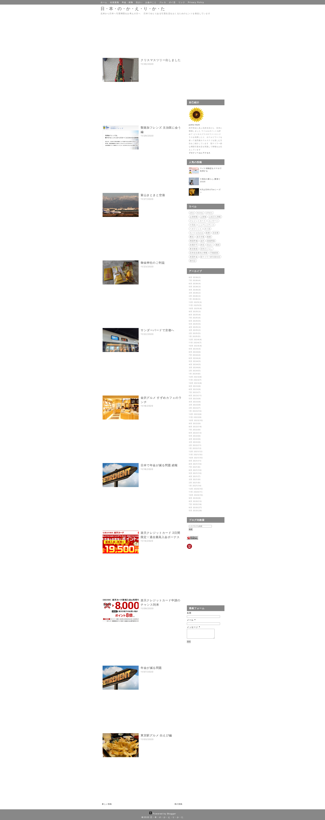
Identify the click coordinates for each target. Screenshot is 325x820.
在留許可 (194, 245)
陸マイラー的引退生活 (210, 257)
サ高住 (193, 225)
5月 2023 (194, 398)
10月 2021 (195, 458)
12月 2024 (195, 339)
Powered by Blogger (164, 813)
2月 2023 (194, 408)
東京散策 (194, 249)
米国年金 (194, 257)
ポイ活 (172, 2)
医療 (208, 233)
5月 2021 (195, 473)
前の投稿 (178, 804)
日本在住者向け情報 (199, 253)
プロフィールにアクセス (199, 153)
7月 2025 (194, 318)
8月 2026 (194, 277)
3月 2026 (194, 293)
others (209, 213)
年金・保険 (128, 2)
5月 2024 (194, 361)
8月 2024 (194, 352)
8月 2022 (195, 426)
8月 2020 (195, 501)
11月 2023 (195, 380)
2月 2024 (194, 371)
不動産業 (214, 253)
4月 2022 (194, 439)
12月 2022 (195, 414)
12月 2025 (195, 302)
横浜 (192, 237)
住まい (139, 2)
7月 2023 (194, 392)
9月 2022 (194, 423)
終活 (202, 245)
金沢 (202, 241)
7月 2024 (194, 355)
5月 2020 (195, 510)
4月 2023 (194, 402)
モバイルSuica (196, 233)
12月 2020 (195, 489)
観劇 (209, 237)
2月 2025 (194, 333)
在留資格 (115, 2)
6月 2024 (194, 358)
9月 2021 (195, 461)
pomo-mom (194, 125)
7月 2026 (194, 280)
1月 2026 (194, 299)
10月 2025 (195, 308)
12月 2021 (195, 451)
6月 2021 (195, 470)
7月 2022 (194, 430)
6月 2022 (195, 433)
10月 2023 (195, 383)
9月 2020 (194, 498)
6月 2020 (195, 507)
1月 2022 (195, 448)
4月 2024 (194, 364)
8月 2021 (195, 464)
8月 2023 (194, 389)
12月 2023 (195, 377)
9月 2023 (194, 386)
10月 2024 (195, 346)
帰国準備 (194, 241)
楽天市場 (200, 237)
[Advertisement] (142, 38)
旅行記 (193, 261)
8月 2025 (194, 315)
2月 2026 (194, 296)
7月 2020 (195, 504)
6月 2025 (194, 321)
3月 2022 (194, 442)
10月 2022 (195, 420)
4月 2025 (194, 327)
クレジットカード (198, 221)
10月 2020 (195, 495)
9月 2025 (194, 311)
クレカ (163, 2)
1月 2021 (195, 486)
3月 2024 (194, 367)
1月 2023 (195, 411)
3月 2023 (194, 405)
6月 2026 (194, 283)
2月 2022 (195, 445)
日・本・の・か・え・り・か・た (133, 8)
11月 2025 (195, 305)
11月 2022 (195, 417)
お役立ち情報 (215, 217)
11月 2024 (195, 342)
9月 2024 (194, 349)
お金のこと (151, 2)
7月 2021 (194, 467)
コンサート (213, 221)
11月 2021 (195, 454)
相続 (218, 245)
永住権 (216, 233)
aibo (192, 213)
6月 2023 (195, 395)
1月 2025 (194, 336)
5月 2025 (194, 324)
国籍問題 (211, 241)
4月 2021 (194, 476)
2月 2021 (194, 482)
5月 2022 (194, 436)
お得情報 (194, 217)
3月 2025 (194, 330)
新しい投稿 (107, 804)
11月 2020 (195, 492)
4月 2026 (194, 290)
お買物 (203, 217)
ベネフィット (196, 229)
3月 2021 (194, 479)
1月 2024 (194, 374)
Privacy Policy (196, 2)
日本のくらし (206, 249)
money (200, 213)
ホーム (104, 2)
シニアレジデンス (206, 225)
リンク (182, 2)
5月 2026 (194, 286)
